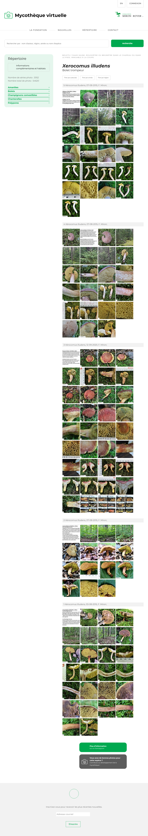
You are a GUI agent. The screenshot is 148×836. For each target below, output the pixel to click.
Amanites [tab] (13, 87)
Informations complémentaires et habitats (31, 67)
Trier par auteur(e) (70, 78)
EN (121, 3)
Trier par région (103, 78)
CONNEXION (135, 3)
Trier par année (87, 78)
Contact (113, 30)
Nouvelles (64, 30)
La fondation (38, 30)
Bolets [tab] (11, 91)
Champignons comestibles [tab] (22, 95)
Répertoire (89, 30)
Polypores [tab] (13, 103)
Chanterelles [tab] (15, 99)
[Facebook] (74, 793)
